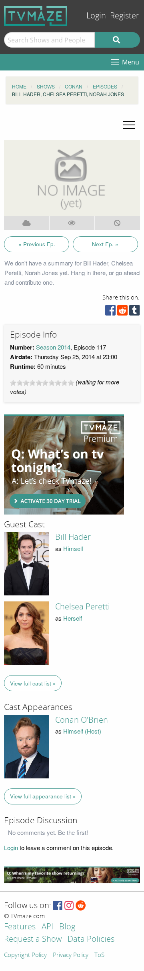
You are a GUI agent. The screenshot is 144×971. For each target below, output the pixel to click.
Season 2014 (53, 347)
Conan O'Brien (81, 720)
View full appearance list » (43, 796)
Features (20, 927)
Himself (73, 548)
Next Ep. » (105, 244)
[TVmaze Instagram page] (69, 906)
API (47, 927)
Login (96, 15)
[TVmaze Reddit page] (81, 906)
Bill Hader (73, 537)
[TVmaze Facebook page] (57, 906)
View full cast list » (33, 683)
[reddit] (122, 312)
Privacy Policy (70, 955)
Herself (72, 618)
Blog (67, 927)
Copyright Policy (25, 955)
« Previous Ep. (36, 244)
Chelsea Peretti (82, 606)
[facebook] (110, 312)
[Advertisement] (64, 464)
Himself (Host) (82, 731)
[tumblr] (134, 312)
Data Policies (91, 939)
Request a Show (33, 939)
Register (124, 15)
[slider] (42, 383)
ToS (99, 955)
